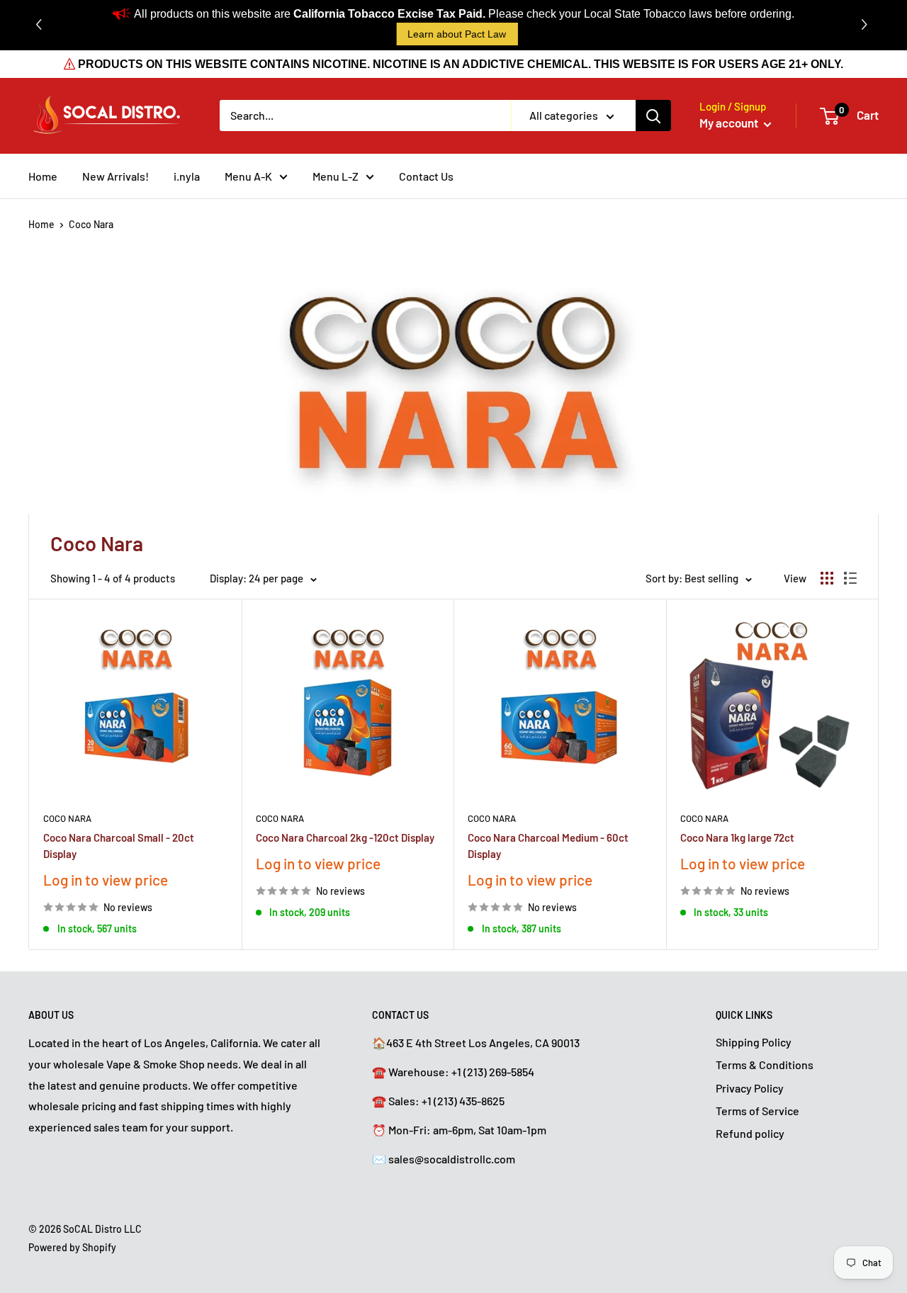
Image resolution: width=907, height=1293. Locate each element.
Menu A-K (248, 176)
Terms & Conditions (764, 1064)
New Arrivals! (115, 176)
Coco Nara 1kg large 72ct (737, 837)
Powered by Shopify (72, 1247)
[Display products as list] (850, 578)
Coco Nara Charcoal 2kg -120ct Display (345, 837)
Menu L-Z (335, 176)
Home (42, 176)
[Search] (653, 115)
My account (729, 122)
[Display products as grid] (827, 578)
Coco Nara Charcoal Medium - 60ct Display (548, 845)
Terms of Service (757, 1110)
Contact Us (426, 176)
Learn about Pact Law (456, 34)
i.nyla (187, 176)
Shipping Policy (753, 1042)
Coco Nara (91, 224)
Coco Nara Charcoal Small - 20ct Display (118, 845)
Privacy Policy (750, 1088)
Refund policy (750, 1133)
